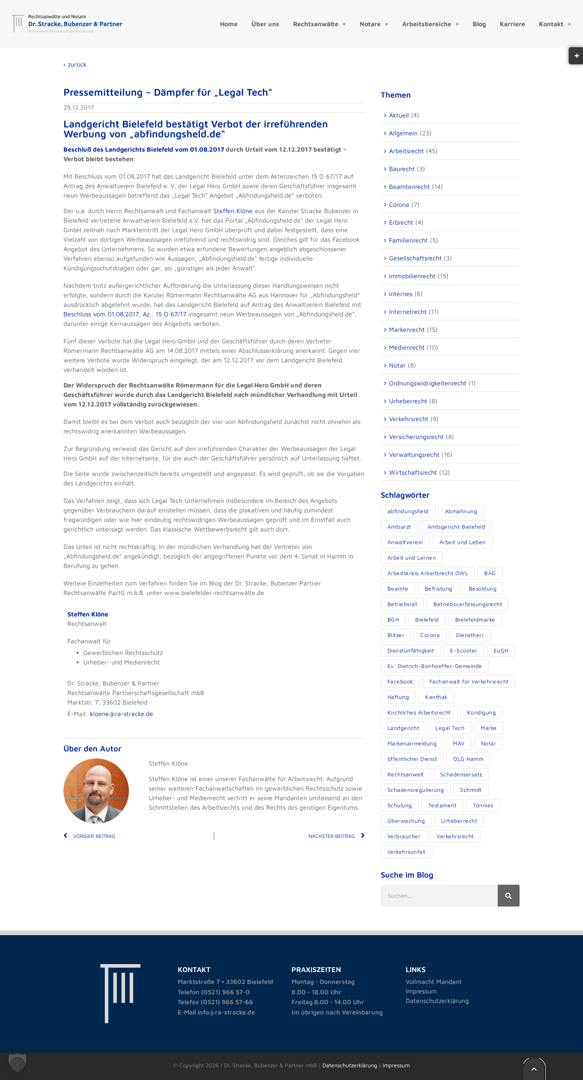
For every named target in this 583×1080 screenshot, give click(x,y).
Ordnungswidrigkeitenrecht (427, 383)
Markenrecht (407, 329)
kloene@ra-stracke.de (121, 713)
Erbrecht (401, 222)
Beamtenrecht (409, 186)
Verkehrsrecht (408, 418)
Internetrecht (408, 311)
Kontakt (551, 23)
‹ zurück (74, 64)
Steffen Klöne (233, 210)
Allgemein (403, 133)
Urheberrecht (408, 400)
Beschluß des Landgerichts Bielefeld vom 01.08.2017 (143, 149)
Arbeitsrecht (406, 150)
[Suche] (509, 896)
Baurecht (402, 168)
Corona (399, 204)
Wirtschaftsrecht (413, 472)
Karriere (512, 23)
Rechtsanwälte (315, 23)
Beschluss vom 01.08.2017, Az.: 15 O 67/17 (124, 314)
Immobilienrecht (412, 275)
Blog (479, 23)
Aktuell (399, 115)
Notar (397, 365)
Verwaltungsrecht (414, 454)
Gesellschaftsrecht (415, 258)
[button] (17, 1062)
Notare (370, 23)
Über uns (265, 23)
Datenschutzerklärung (437, 1000)
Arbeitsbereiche (426, 23)
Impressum (421, 991)
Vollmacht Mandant (434, 981)
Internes (400, 293)
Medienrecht (407, 347)
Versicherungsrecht (416, 436)
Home (229, 23)
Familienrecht (408, 240)
